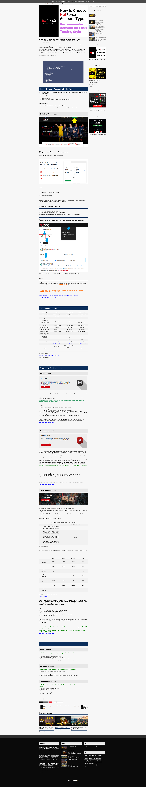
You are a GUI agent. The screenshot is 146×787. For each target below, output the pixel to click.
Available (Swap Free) (57, 343)
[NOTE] (48, 70)
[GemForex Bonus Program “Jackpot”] (63, 721)
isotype (75, 783)
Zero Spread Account (49, 76)
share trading (92, 763)
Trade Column (88, 1)
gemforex (94, 756)
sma (96, 763)
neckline (100, 761)
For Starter (68, 1)
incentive (86, 758)
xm (85, 766)
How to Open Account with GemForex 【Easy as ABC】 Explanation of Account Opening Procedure (78, 728)
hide (65, 61)
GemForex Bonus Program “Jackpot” (61, 727)
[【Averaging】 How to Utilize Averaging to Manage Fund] (92, 34)
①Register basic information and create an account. (55, 66)
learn (91, 758)
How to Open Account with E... (72, 746)
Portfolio (86, 763)
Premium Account (48, 75)
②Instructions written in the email (52, 67)
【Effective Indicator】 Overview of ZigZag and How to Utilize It (100, 38)
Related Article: (43, 297)
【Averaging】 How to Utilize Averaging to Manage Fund (99, 33)
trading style (100, 764)
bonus (55, 702)
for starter (86, 756)
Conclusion (46, 78)
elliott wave (100, 755)
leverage (86, 760)
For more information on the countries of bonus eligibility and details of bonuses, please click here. (58, 295)
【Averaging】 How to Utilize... (72, 759)
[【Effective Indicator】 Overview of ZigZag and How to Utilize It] (92, 39)
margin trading (98, 760)
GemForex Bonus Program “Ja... (73, 750)
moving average (92, 761)
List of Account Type (47, 72)
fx (90, 756)
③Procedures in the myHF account (53, 68)
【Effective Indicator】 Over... (72, 763)
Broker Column (74, 1)
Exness (97, 17)
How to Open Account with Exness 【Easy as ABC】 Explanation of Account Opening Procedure (46, 728)
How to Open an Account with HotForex (51, 63)
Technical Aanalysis (81, 1)
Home (53, 1)
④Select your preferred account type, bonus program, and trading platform (59, 69)
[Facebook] (40, 699)
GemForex (97, 22)
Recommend (58, 1)
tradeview (94, 764)
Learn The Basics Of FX (97, 758)
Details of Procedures (49, 65)
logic (90, 760)
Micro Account (48, 74)
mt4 (97, 761)
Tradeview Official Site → (43, 596)
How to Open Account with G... (72, 755)
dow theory (94, 755)
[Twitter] (42, 699)
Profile (93, 1)
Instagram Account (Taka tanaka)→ (91, 746)
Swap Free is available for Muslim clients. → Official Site (49, 355)
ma (93, 760)
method (86, 761)
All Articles (63, 1)
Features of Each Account (48, 73)
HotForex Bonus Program (53, 297)
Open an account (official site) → (47, 422)
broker (58, 702)
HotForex (50, 702)
